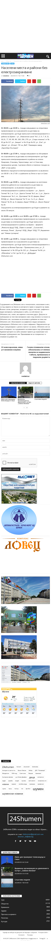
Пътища (20, 397)
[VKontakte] (30, 841)
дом (2, 61)
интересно (40, 777)
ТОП (12, 63)
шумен (38, 788)
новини (5, 784)
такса (10, 789)
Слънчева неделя (40, 399)
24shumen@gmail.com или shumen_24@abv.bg (30, 835)
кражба (10, 781)
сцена (4, 789)
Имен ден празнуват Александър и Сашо (8, 400)
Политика (4, 918)
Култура (4, 921)
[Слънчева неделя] (42, 392)
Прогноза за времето (42, 397)
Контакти (21, 935)
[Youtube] (35, 841)
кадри (4, 781)
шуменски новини (12, 793)
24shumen (8, 767)
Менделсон (5, 773)
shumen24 (27, 767)
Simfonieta (35, 767)
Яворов (30, 773)
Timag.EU (42, 938)
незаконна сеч (42, 781)
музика (24, 781)
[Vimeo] (25, 841)
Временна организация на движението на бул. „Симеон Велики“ (24, 401)
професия (41, 784)
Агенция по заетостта (8, 770)
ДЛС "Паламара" (40, 770)
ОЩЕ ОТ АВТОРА (34, 383)
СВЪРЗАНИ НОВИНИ (18, 383)
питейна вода (23, 784)
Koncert (19, 767)
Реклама (30, 935)
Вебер (30, 770)
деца (32, 777)
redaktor (6, 76)
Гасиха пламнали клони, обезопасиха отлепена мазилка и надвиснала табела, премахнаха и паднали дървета (38, 352)
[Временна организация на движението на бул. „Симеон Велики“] (25, 392)
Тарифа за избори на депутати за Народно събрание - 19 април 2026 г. (25, 932)
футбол (28, 789)
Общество (8, 61)
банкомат (38, 773)
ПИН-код (14, 773)
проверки (32, 784)
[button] (47, 56)
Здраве (3, 911)
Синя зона (23, 773)
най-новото (31, 781)
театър (16, 789)
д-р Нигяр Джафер (21, 777)
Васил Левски (22, 770)
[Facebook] (16, 841)
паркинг (14, 784)
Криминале (5, 907)
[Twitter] (21, 841)
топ (22, 789)
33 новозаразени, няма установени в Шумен (12, 348)
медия (17, 781)
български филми (7, 777)
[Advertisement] (25, 26)
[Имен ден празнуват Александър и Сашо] (9, 392)
